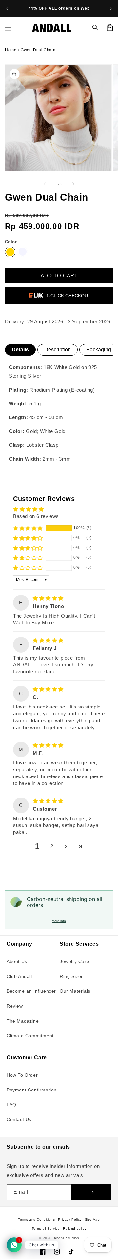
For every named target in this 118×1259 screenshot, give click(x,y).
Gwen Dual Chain (38, 50)
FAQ (11, 1104)
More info (59, 921)
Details (20, 349)
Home (10, 50)
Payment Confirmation (32, 1089)
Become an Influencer (31, 991)
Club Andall (19, 976)
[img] (48, 598)
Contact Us (19, 1119)
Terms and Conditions (36, 1219)
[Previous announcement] (7, 8)
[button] (8, 27)
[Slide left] (44, 183)
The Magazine (23, 1020)
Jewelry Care (74, 961)
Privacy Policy (69, 1219)
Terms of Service (46, 1228)
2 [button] (51, 846)
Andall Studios (66, 1238)
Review (15, 1006)
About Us (17, 961)
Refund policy (74, 1228)
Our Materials (75, 991)
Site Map (92, 1219)
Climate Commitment (30, 1035)
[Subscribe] (91, 1192)
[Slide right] (73, 183)
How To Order (22, 1075)
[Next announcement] (111, 8)
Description (57, 349)
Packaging (98, 349)
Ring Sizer (71, 976)
